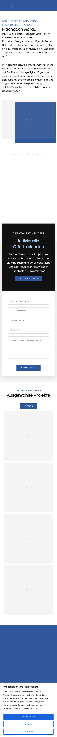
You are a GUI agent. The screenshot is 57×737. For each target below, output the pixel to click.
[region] (28, 710)
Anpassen (28, 724)
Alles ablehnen (28, 732)
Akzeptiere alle (28, 717)
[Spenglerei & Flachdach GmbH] (13, 5)
